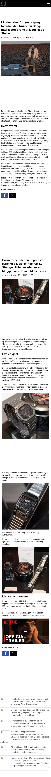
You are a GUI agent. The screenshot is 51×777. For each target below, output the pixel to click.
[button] (4, 195)
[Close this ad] (49, 769)
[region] (25, 16)
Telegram (11, 189)
